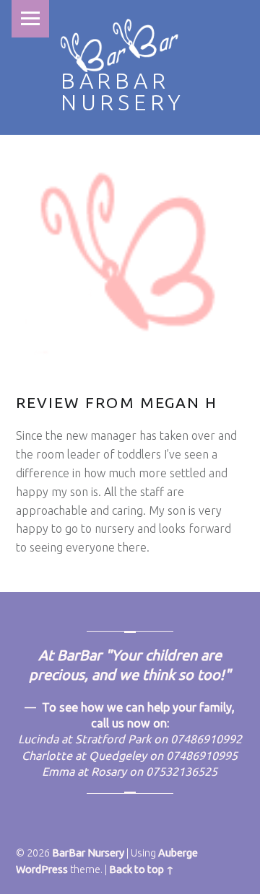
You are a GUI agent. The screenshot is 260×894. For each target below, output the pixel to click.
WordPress (42, 869)
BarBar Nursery (123, 91)
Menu (30, 18)
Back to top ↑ (141, 869)
